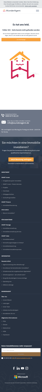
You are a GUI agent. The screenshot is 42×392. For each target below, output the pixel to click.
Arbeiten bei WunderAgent (10, 310)
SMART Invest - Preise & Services (12, 184)
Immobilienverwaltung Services (12, 231)
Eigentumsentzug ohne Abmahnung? (13, 264)
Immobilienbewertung (9, 246)
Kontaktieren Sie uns (9, 313)
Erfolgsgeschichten (8, 194)
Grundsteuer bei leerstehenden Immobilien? (16, 268)
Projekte (5, 187)
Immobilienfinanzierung (10, 205)
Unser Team (6, 307)
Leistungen (6, 303)
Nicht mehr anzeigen (31, 6)
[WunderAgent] (12, 10)
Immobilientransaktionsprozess (12, 249)
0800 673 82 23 (11, 116)
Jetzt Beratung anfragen (21, 159)
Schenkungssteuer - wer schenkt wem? (14, 275)
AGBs (4, 331)
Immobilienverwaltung (9, 228)
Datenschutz (6, 328)
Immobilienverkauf (8, 239)
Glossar (5, 324)
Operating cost (7, 281)
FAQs (4, 321)
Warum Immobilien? (9, 213)
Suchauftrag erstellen (9, 198)
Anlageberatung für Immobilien (12, 181)
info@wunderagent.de (18, 123)
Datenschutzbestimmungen (23, 358)
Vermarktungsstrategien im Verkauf (13, 243)
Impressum (6, 335)
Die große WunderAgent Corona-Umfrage (15, 278)
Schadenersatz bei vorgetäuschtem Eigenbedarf (17, 271)
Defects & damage (8, 285)
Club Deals (6, 191)
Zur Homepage (21, 39)
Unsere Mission (7, 300)
